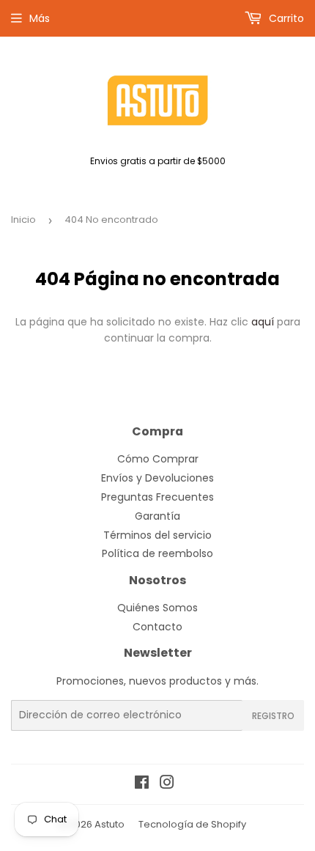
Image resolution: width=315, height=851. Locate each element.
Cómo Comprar (158, 459)
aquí (262, 321)
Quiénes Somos (157, 607)
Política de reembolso (157, 553)
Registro (273, 716)
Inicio (23, 219)
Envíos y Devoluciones (157, 478)
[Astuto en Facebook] (141, 784)
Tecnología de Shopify (192, 824)
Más (39, 18)
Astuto (109, 824)
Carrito (285, 18)
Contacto (157, 626)
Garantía (157, 516)
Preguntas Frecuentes (157, 497)
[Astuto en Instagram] (167, 784)
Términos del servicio (157, 535)
